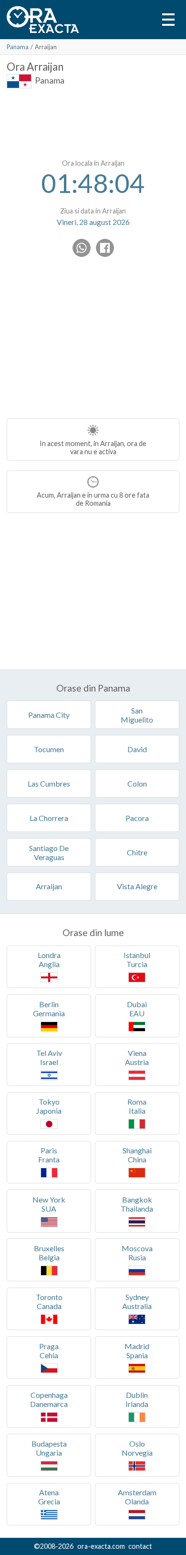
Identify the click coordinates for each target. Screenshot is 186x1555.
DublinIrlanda (136, 1399)
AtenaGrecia (49, 1497)
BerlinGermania (49, 1009)
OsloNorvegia (137, 1448)
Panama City (49, 714)
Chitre (137, 852)
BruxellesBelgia (49, 1253)
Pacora (137, 817)
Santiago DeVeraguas (49, 852)
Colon (137, 783)
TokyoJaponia (49, 1106)
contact (140, 1546)
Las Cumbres (49, 783)
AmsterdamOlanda (137, 1497)
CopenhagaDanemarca (49, 1399)
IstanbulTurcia (137, 959)
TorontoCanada (49, 1301)
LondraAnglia (49, 959)
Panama (18, 47)
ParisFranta (49, 1155)
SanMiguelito (137, 715)
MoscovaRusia (137, 1253)
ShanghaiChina (137, 1155)
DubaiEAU (137, 1009)
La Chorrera (49, 817)
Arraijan (49, 886)
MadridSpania (136, 1351)
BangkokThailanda (137, 1204)
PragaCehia (49, 1351)
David (137, 749)
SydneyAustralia (137, 1301)
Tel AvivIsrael (49, 1057)
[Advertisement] (93, 122)
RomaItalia (136, 1106)
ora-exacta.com (101, 1546)
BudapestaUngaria (49, 1448)
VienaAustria (137, 1057)
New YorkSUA (48, 1204)
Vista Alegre (137, 886)
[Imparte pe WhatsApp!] (81, 247)
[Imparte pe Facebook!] (104, 247)
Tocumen (49, 749)
